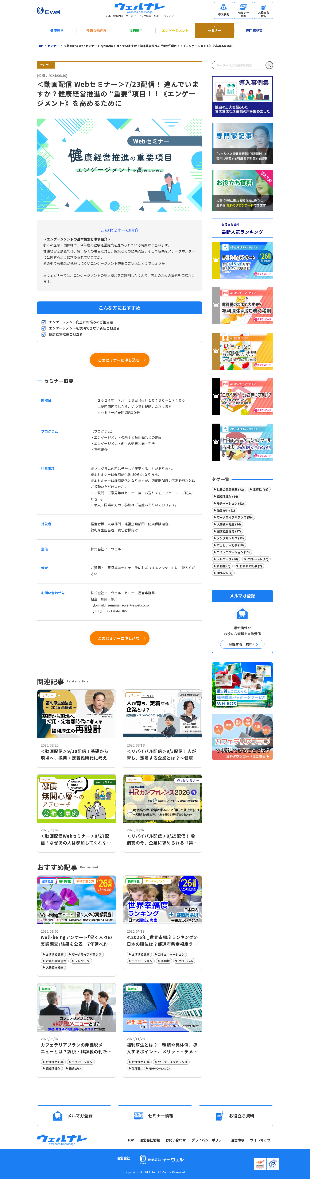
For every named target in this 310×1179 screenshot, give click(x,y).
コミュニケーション (171, 954)
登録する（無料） (242, 644)
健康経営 (57, 30)
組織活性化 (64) (227, 496)
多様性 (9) (223, 566)
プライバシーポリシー (208, 1140)
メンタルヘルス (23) (230, 538)
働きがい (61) (226, 510)
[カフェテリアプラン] (242, 737)
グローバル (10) (257, 559)
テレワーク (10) (227, 559)
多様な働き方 (96, 30)
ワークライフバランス (86, 954)
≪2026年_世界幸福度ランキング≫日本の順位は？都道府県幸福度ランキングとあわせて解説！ (162, 940)
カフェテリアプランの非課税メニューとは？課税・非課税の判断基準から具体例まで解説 (76, 1048)
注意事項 (237, 1140)
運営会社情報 (150, 1140)
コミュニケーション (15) (233, 552)
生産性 (136, 1068)
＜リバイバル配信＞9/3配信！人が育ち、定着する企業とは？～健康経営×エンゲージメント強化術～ (162, 754)
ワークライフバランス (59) (235, 517)
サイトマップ (260, 1140)
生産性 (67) (260, 489)
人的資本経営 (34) (229, 524)
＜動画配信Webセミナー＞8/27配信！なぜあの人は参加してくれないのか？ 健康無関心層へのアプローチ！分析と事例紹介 (76, 839)
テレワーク (82, 961)
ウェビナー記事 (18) (230, 545)
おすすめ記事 (54, 954)
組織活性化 (53, 1068)
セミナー (214, 30)
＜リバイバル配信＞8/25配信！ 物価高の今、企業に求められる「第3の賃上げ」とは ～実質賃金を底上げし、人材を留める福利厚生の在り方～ (162, 839)
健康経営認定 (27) (229, 531)
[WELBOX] (242, 685)
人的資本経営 (54, 967)
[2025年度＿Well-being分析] (242, 261)
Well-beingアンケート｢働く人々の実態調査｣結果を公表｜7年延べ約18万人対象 (76, 940)
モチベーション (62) (230, 503)
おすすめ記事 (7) (251, 566)
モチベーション (142, 961)
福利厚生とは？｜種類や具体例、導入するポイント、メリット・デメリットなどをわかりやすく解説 (162, 1048)
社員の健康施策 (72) (230, 489)
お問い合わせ (176, 1140)
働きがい (75, 1068)
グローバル (185, 961)
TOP (130, 1140)
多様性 (165, 961)
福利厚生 (136, 30)
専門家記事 (254, 30)
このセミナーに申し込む (119, 360)
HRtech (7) (224, 573)
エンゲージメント (175, 30)
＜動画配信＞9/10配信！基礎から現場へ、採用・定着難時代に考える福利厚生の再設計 (76, 754)
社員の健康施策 (56, 961)
